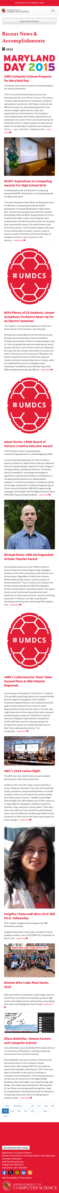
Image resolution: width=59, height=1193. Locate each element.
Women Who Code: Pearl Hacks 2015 (26, 984)
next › (45, 1111)
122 (18, 1111)
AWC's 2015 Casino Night (22, 771)
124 (32, 1111)
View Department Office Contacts (16, 1147)
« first (6, 1105)
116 (32, 1105)
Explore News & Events (29, 21)
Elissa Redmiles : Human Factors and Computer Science (27, 1040)
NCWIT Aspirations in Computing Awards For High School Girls (28, 183)
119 (52, 1105)
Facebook (4, 1172)
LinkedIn (23, 1172)
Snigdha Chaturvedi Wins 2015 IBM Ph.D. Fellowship (29, 916)
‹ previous (17, 1105)
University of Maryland (29, 3)
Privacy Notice (25, 1177)
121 (12, 1111)
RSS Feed (30, 1172)
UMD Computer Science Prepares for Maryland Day (27, 78)
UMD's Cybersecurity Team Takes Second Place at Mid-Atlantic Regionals (28, 681)
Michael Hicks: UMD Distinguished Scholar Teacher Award (28, 557)
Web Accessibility (9, 1177)
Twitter (11, 1172)
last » (6, 1116)
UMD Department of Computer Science (24, 10)
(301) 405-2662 (20, 1167)
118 (45, 1105)
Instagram (17, 1172)
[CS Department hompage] (29, 1185)
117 (39, 1105)
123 (25, 1111)
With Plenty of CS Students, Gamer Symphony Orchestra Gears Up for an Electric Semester (29, 316)
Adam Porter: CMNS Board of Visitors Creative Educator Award (28, 444)
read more (19, 240)
